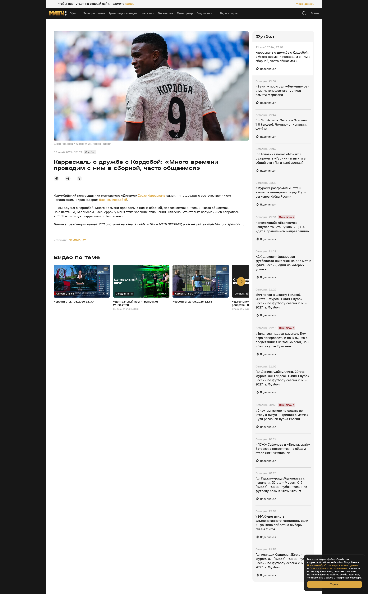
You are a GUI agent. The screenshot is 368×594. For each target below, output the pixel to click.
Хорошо (334, 584)
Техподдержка (306, 4)
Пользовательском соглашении (328, 568)
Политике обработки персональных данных (333, 565)
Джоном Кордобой (113, 200)
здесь (129, 4)
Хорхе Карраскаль (151, 196)
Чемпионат (77, 240)
